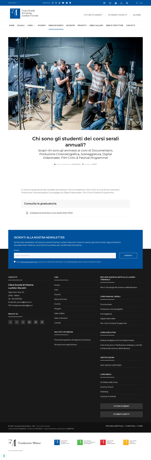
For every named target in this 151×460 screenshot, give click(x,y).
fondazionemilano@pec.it (22, 305)
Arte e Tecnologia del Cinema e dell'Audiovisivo (118, 287)
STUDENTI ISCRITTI (121, 414)
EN (141, 3)
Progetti (82, 25)
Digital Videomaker (107, 319)
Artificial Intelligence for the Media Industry (117, 340)
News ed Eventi (56, 25)
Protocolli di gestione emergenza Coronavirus (72, 340)
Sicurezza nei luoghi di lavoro (65, 345)
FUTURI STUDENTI (121, 406)
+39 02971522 (16, 299)
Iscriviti (128, 255)
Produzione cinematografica (111, 309)
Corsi (56, 290)
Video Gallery (96, 25)
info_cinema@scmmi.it (22, 302)
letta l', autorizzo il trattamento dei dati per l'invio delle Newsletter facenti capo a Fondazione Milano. (58, 262)
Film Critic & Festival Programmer (113, 323)
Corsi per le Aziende (108, 396)
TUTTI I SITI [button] (12, 3)
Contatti (130, 25)
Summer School (106, 387)
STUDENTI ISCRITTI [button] (117, 15)
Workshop (104, 392)
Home (11, 25)
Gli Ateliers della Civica (108, 382)
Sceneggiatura (106, 314)
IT (137, 3)
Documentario (106, 304)
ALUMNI (137, 15)
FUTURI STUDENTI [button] (93, 15)
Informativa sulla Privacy (29, 262)
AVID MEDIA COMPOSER (110, 365)
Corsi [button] (30, 25)
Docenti (42, 25)
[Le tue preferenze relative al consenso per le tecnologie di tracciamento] (4, 456)
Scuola (20, 25)
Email (17, 250)
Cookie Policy (130, 426)
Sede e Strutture (114, 25)
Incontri (70, 25)
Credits (140, 426)
